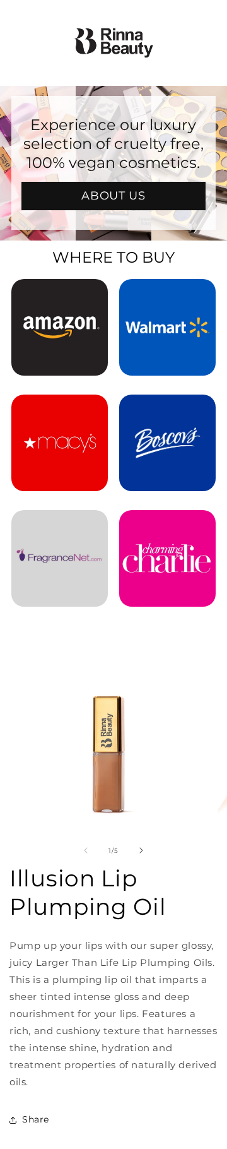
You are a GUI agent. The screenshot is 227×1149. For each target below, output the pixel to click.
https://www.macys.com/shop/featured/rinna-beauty (59, 411)
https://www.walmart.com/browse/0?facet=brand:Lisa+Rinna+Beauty (167, 296)
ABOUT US (114, 196)
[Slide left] (86, 850)
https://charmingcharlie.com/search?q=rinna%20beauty (167, 527)
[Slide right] (141, 850)
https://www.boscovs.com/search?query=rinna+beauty (167, 411)
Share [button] (35, 1119)
